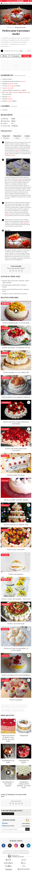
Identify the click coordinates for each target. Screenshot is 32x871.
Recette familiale (21, 706)
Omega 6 (5, 293)
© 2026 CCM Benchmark (23, 853)
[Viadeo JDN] (23, 866)
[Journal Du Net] (23, 860)
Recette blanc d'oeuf (8, 706)
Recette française (18, 710)
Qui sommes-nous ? (8, 850)
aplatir (6, 214)
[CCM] (8, 860)
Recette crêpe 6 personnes (10, 281)
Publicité (19, 850)
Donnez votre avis (20, 27)
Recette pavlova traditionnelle (11, 285)
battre (17, 150)
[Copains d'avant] (8, 866)
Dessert (12, 3)
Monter (25, 223)
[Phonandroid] (23, 869)
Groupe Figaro (14, 853)
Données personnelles (8, 851)
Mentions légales (6, 853)
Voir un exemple (26, 823)
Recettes (6, 3)
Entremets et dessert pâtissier (23, 3)
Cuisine (5, 823)
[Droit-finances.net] (23, 863)
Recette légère (6, 710)
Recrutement (25, 850)
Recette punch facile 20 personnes (12, 289)
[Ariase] (8, 869)
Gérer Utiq (27, 851)
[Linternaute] (8, 863)
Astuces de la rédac (8, 825)
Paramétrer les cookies (19, 851)
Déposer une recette (7, 813)
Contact (15, 850)
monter (7, 153)
